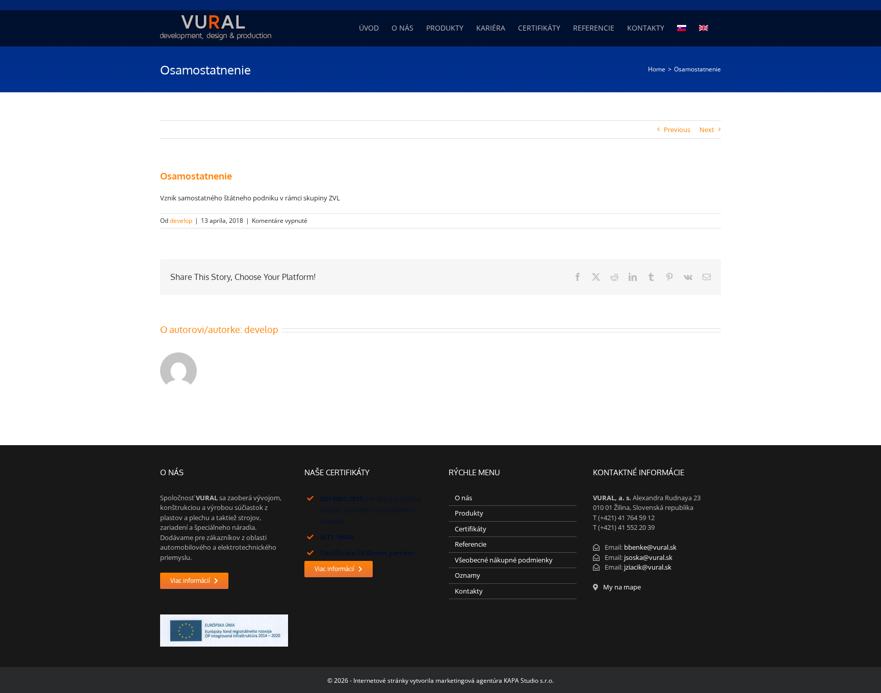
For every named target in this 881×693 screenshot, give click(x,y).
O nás (463, 497)
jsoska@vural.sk (648, 557)
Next (706, 129)
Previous (677, 129)
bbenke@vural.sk (650, 547)
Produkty (469, 513)
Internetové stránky (380, 680)
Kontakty (469, 591)
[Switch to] (681, 28)
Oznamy (467, 575)
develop (181, 220)
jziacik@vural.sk (647, 567)
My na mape (622, 587)
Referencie (470, 544)
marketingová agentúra (468, 680)
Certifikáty (470, 528)
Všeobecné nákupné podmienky (504, 559)
